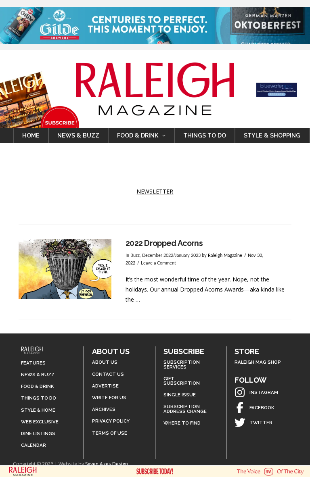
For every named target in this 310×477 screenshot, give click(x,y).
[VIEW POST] (65, 269)
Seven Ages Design (106, 463)
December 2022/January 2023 (171, 256)
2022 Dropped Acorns (164, 243)
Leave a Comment (158, 263)
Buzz (135, 256)
